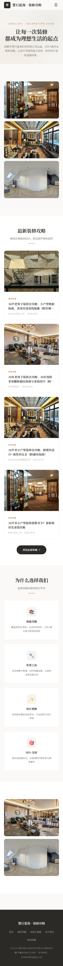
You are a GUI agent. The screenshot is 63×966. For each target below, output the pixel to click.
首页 (11, 931)
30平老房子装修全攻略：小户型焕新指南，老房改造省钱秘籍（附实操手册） (31, 308)
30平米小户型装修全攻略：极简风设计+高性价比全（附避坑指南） (31, 452)
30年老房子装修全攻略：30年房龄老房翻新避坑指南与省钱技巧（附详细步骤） (31, 381)
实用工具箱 (35, 931)
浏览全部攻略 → (31, 549)
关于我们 (49, 931)
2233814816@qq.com (31, 957)
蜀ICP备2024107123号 (24, 952)
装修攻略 (21, 931)
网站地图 (31, 939)
